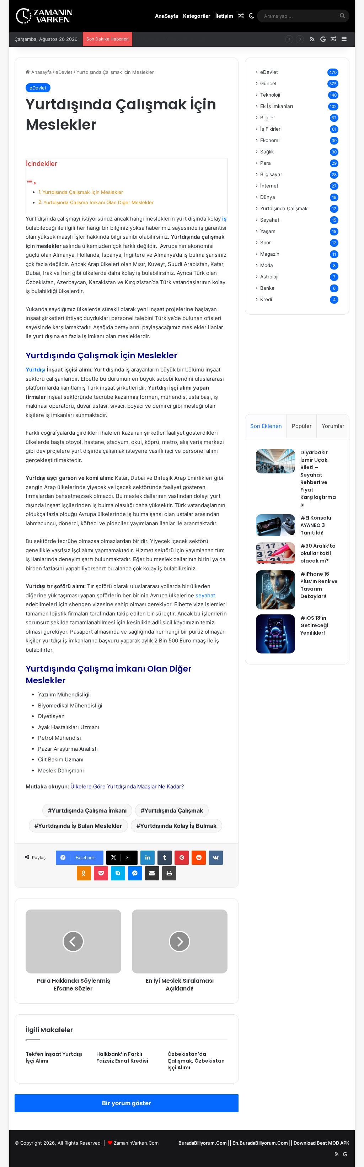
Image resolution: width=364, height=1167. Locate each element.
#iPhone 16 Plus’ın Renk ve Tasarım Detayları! (319, 585)
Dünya (267, 197)
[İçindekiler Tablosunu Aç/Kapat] (31, 183)
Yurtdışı (36, 369)
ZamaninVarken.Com (136, 1143)
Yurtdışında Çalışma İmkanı (89, 810)
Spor (265, 242)
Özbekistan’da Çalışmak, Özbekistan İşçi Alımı (196, 1061)
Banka (267, 288)
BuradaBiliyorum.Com (202, 1143)
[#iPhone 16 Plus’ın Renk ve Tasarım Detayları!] (275, 589)
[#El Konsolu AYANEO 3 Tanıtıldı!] (275, 525)
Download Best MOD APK (321, 1143)
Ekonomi (269, 140)
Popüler (302, 426)
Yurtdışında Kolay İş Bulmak (178, 825)
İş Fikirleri (271, 129)
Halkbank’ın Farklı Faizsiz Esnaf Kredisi (122, 1057)
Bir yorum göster (126, 1103)
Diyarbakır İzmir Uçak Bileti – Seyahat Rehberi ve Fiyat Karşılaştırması (318, 478)
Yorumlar (333, 426)
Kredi (266, 299)
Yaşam (267, 231)
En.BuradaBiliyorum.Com (260, 1143)
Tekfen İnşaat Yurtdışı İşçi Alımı (54, 1057)
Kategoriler (196, 16)
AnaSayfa (166, 16)
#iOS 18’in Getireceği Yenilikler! (314, 625)
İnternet (269, 186)
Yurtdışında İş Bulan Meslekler (80, 825)
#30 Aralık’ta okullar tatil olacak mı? (174, 39)
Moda (266, 265)
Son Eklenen (266, 426)
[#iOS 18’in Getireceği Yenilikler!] (275, 633)
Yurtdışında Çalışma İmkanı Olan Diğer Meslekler (98, 202)
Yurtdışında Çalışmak (173, 810)
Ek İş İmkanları (276, 106)
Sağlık (267, 151)
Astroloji (269, 276)
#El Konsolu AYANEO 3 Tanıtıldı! (315, 525)
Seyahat (269, 220)
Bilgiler (267, 117)
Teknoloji (270, 95)
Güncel (268, 83)
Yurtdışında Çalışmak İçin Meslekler (82, 192)
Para (265, 163)
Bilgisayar (271, 174)
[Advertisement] (297, 369)
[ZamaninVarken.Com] (44, 16)
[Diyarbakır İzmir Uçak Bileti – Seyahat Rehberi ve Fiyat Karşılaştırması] (275, 461)
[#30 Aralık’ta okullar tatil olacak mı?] (275, 553)
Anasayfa (41, 72)
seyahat (205, 595)
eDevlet (64, 72)
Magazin (269, 254)
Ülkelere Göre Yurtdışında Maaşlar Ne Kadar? (127, 786)
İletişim (224, 16)
